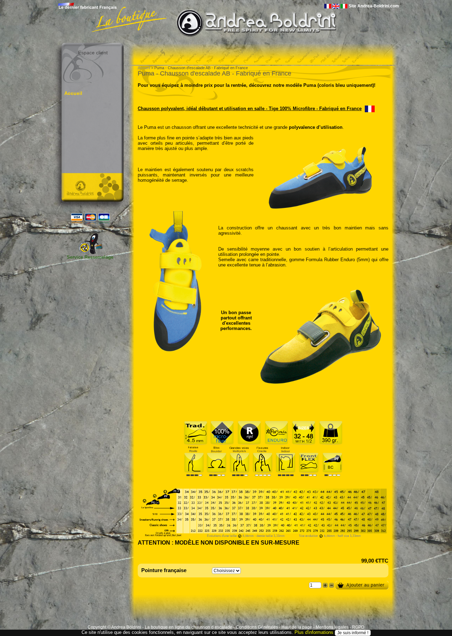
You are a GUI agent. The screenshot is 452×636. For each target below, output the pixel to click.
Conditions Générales (257, 627)
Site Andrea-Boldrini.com (374, 6)
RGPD (358, 627)
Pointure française (163, 570)
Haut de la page (296, 627)
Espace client (93, 52)
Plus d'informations (314, 632)
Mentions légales (332, 627)
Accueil (73, 93)
